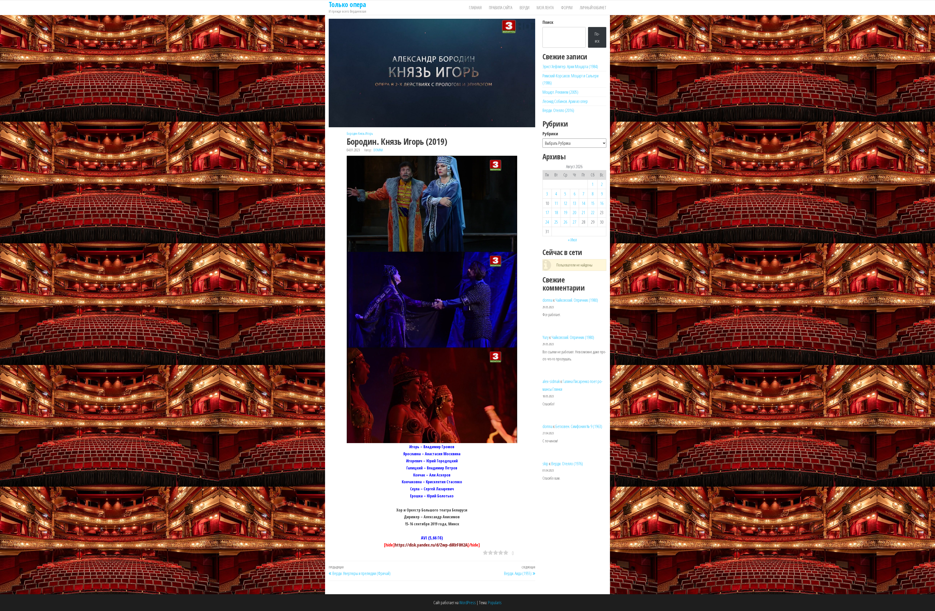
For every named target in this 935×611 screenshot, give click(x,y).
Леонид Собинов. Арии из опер (565, 101)
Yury (545, 337)
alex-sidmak (551, 381)
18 (556, 212)
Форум (566, 7)
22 (592, 212)
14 (583, 203)
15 (592, 203)
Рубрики (550, 134)
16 (601, 203)
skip (545, 463)
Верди (524, 7)
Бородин (352, 133)
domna (378, 150)
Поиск (547, 22)
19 (565, 212)
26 (565, 222)
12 (565, 203)
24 (547, 222)
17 (547, 212)
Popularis (495, 602)
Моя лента (545, 7)
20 (574, 212)
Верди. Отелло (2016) (558, 110)
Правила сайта (500, 7)
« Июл (572, 240)
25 (556, 222)
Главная (475, 7)
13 (574, 203)
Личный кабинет (593, 7)
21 (583, 212)
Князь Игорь (365, 133)
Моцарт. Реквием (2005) (560, 92)
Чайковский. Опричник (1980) (576, 300)
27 (574, 222)
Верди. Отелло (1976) (567, 463)
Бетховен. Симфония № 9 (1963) (578, 426)
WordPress (467, 602)
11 (556, 203)
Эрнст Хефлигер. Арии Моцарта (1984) (570, 66)
